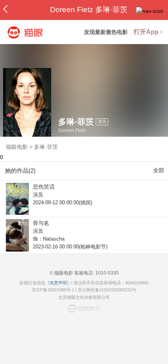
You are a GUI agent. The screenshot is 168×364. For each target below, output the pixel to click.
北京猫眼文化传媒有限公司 (84, 297)
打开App (146, 32)
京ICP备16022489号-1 (53, 289)
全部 (158, 170)
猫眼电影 (17, 147)
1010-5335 (106, 273)
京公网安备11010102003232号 (107, 289)
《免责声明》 (58, 282)
